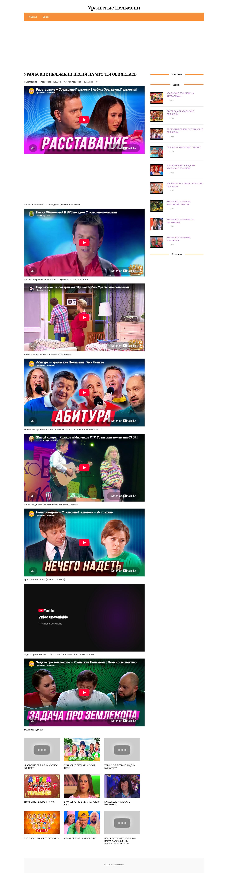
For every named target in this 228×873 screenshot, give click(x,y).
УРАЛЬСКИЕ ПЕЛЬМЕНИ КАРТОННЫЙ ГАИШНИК (179, 203)
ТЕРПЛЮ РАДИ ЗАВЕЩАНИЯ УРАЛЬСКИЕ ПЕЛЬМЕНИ (181, 167)
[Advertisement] (114, 44)
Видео (46, 16)
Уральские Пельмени (114, 8)
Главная (32, 16)
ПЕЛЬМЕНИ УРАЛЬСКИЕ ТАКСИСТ (184, 147)
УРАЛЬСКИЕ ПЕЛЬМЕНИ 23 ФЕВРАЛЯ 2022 (180, 95)
